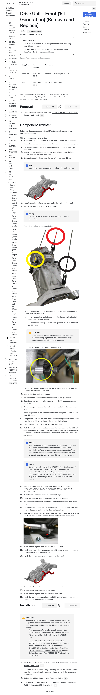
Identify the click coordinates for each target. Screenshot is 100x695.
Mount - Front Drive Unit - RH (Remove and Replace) (15, 305)
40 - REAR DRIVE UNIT (13, 361)
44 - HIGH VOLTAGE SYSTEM (13, 370)
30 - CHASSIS (12, 139)
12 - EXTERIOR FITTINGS (13, 70)
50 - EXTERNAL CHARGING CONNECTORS (15, 379)
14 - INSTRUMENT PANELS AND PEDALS (14, 85)
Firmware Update (56, 678)
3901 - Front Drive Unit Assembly (14, 187)
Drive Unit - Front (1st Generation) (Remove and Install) (16, 221)
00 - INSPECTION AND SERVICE (14, 51)
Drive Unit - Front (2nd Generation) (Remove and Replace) (16, 264)
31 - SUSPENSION (14, 145)
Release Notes (12, 37)
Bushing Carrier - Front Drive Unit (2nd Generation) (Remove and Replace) (16, 204)
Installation (86, 32)
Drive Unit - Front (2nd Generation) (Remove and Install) (16, 234)
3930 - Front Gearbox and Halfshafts (14, 351)
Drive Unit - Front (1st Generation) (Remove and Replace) (17, 249)
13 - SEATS (11, 77)
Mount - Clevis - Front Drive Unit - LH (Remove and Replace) (15, 283)
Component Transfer (86, 28)
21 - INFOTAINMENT (15, 133)
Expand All (50, 107)
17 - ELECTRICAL (14, 110)
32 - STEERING (13, 150)
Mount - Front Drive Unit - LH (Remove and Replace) (15, 325)
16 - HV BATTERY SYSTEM (12, 103)
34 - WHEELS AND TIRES (12, 164)
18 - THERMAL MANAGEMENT (15, 116)
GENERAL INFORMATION (15, 43)
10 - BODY (13, 59)
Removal (86, 24)
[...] (42, 115)
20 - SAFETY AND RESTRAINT (13, 124)
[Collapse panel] (94, 8)
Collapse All (72, 107)
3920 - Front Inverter (13, 340)
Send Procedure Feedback (89, 14)
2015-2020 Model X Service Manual (12, 28)
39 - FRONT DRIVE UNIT (11, 175)
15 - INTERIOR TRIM (12, 95)
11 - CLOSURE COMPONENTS (15, 63)
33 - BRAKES (12, 156)
